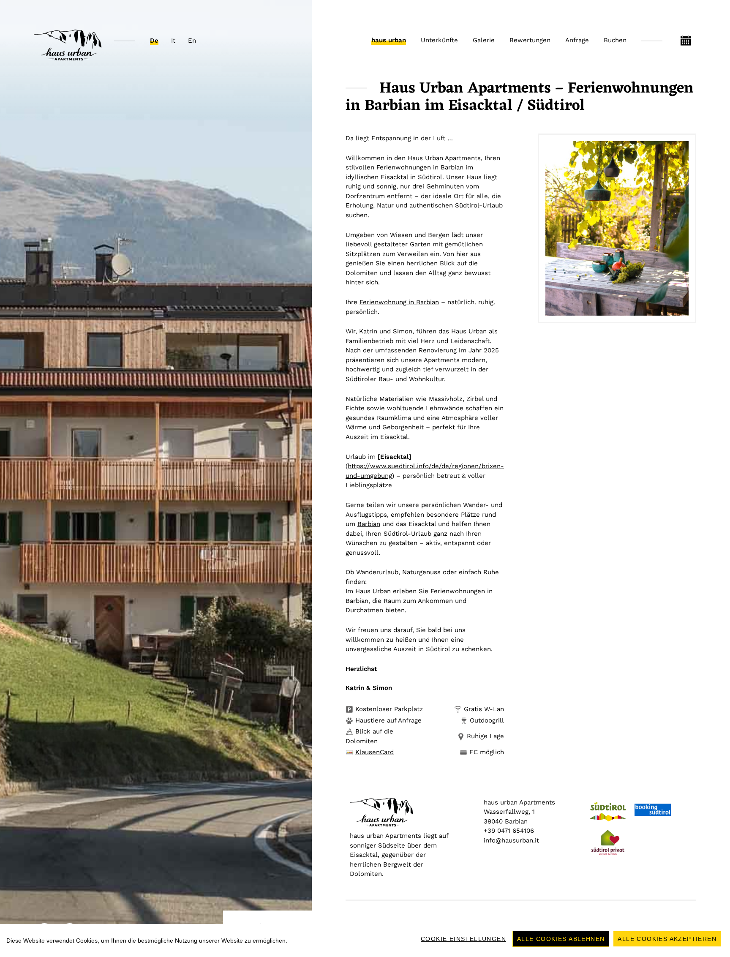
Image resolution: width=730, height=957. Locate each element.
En (192, 40)
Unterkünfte (439, 40)
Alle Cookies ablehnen (561, 938)
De (154, 40)
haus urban (388, 40)
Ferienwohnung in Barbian (399, 302)
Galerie (484, 40)
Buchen (615, 40)
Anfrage (577, 40)
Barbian (368, 524)
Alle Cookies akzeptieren (667, 938)
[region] (365, 940)
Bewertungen (529, 40)
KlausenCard (374, 752)
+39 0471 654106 (509, 830)
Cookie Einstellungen (463, 938)
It (173, 40)
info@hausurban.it (511, 840)
